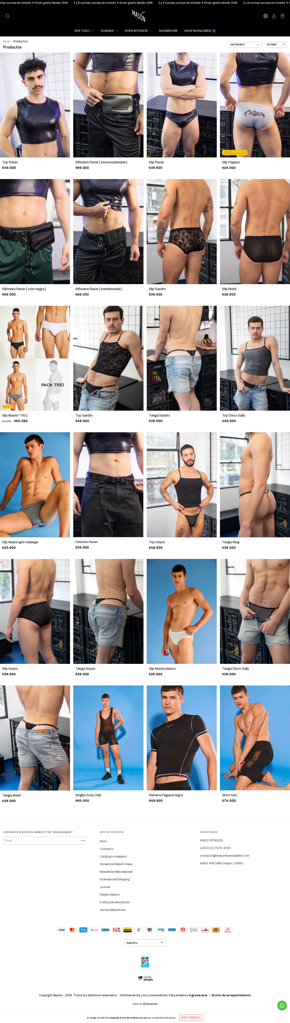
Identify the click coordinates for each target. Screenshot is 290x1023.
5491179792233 (211, 840)
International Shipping (115, 879)
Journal (105, 887)
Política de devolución (115, 902)
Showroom (168, 30)
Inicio (6, 41)
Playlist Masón (110, 894)
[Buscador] (7, 16)
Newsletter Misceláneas (116, 871)
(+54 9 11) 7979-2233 (215, 848)
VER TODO (82, 30)
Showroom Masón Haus (116, 864)
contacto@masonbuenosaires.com (224, 855)
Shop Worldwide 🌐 (200, 30)
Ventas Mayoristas (112, 910)
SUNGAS (107, 30)
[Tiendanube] (145, 1004)
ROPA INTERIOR (136, 30)
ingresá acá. (198, 995)
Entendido (191, 1017)
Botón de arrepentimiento (231, 995)
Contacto (107, 849)
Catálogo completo (113, 856)
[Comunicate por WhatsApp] (282, 1005)
